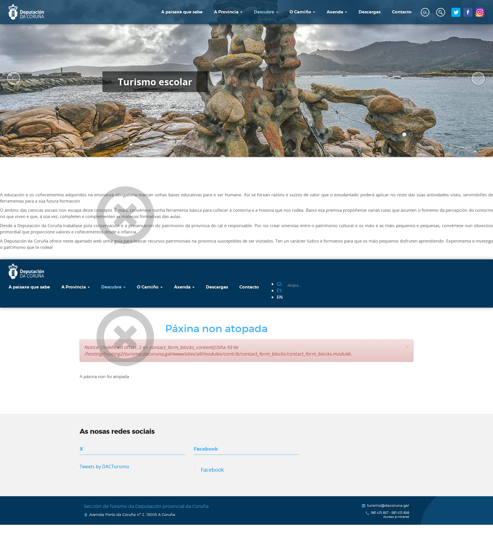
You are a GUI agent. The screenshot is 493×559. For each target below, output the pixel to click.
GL (425, 12)
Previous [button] (10, 78)
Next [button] (474, 78)
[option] (246, 78)
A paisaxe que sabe (182, 12)
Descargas (370, 12)
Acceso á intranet (396, 517)
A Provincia (227, 12)
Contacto (402, 12)
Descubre (264, 12)
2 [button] (411, 135)
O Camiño (301, 12)
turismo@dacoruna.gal (388, 505)
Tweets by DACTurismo (104, 466)
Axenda (335, 12)
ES (279, 290)
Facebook (212, 469)
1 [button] (405, 135)
